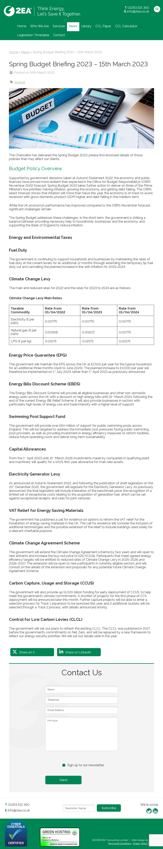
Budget (20, 82)
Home (21, 26)
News (73, 26)
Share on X (27, 652)
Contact (59, 35)
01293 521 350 (138, 8)
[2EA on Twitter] (149, 810)
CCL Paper (103, 26)
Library (86, 26)
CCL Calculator (126, 26)
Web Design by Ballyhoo (145, 840)
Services (59, 26)
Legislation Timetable (33, 35)
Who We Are (39, 26)
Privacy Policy (140, 843)
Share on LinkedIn (78, 652)
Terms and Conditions (119, 843)
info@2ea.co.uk (138, 11)
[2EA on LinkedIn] (155, 810)
